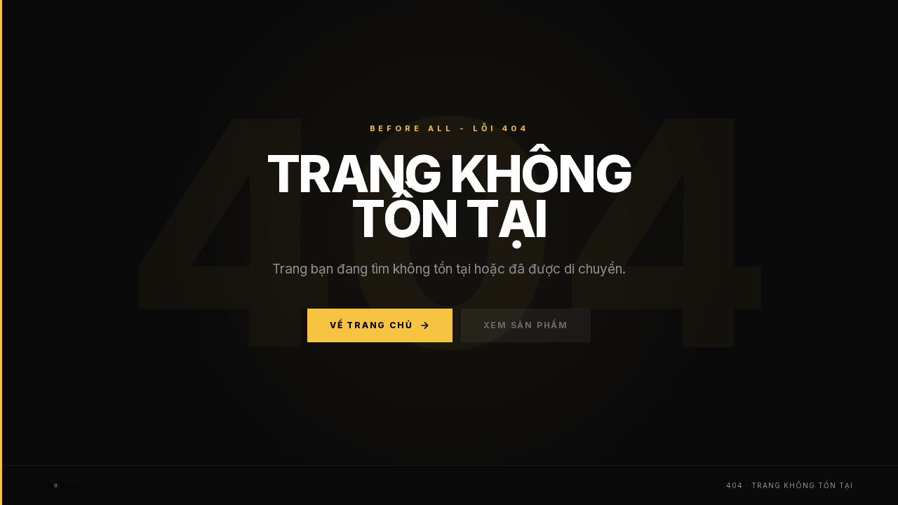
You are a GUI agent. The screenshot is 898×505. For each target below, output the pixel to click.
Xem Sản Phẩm (526, 325)
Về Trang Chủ (371, 325)
